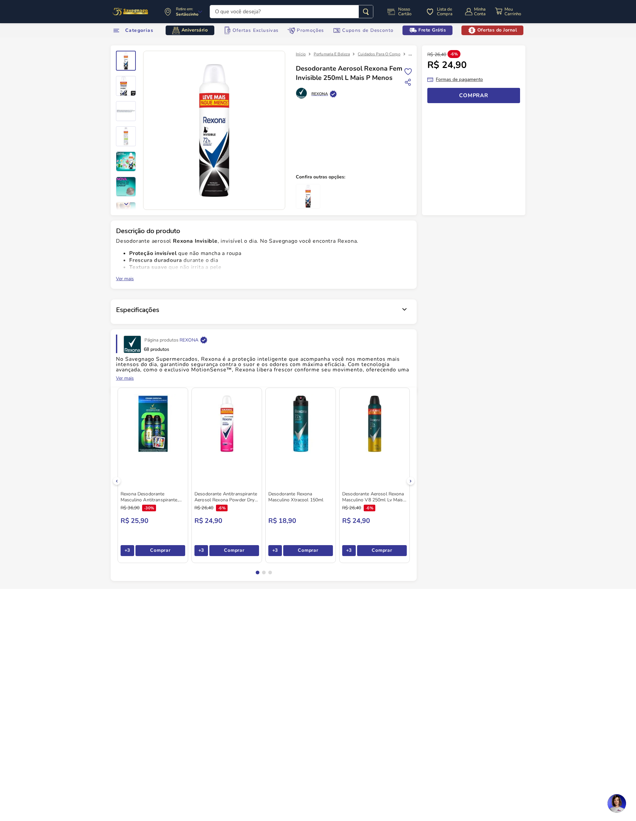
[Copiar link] (408, 82)
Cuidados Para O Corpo (379, 54)
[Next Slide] (410, 481)
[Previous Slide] (117, 481)
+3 (127, 550)
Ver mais (125, 279)
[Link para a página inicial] (301, 54)
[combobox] (291, 11)
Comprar (160, 550)
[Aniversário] (131, 11)
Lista (408, 71)
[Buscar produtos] (366, 11)
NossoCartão (404, 11)
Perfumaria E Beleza (332, 54)
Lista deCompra (444, 11)
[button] (257, 572)
